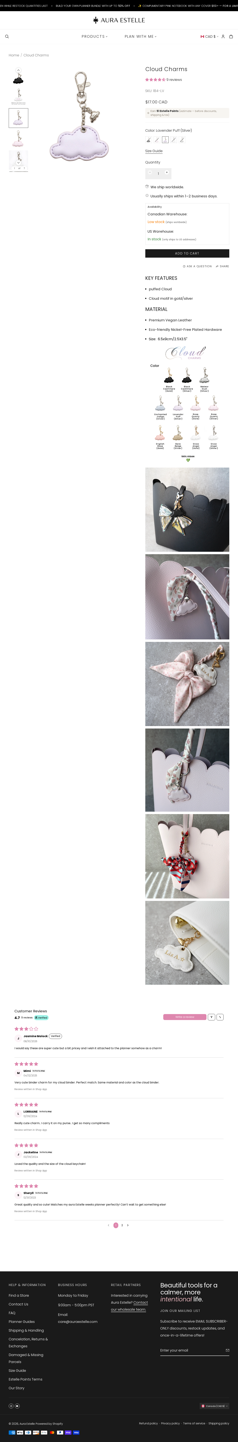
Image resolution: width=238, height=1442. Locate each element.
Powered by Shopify (49, 1424)
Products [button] (93, 36)
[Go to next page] (129, 1225)
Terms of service (194, 1423)
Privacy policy (170, 1423)
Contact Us (18, 1304)
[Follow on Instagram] (11, 1406)
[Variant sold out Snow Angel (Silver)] (173, 139)
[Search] (7, 36)
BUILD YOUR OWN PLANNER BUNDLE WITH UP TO (93, 6)
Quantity (152, 162)
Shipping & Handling (26, 1330)
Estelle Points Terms (25, 1379)
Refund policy (148, 1423)
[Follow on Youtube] (17, 1406)
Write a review (184, 1017)
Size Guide (154, 151)
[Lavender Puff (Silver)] (165, 139)
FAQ (12, 1312)
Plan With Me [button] (139, 36)
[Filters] (211, 1017)
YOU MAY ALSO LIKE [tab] (118, 1247)
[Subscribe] (227, 1350)
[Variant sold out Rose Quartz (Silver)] (157, 139)
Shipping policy (219, 1423)
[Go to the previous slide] (18, 70)
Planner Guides (22, 1321)
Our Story (16, 1388)
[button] (155, 79)
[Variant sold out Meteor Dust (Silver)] (182, 139)
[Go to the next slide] (18, 163)
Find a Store (19, 1295)
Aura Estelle (27, 1424)
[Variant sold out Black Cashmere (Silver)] (148, 139)
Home (14, 55)
